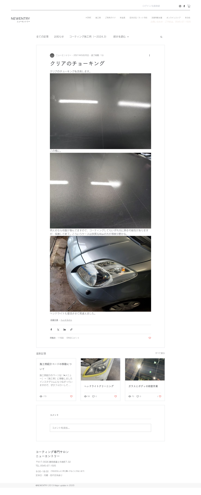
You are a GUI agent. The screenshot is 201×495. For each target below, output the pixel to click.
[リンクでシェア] (71, 329)
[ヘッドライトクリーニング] (100, 369)
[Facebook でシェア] (51, 329)
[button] (189, 6)
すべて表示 (160, 353)
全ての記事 (42, 36)
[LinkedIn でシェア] (64, 329)
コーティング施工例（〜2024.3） (88, 36)
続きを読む (119, 36)
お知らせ (59, 36)
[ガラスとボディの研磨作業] (145, 369)
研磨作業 (54, 320)
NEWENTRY (20, 18)
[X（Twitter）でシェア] (58, 329)
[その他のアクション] (149, 55)
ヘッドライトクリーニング (99, 386)
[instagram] (180, 6)
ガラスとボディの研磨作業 (143, 386)
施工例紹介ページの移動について (56, 366)
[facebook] (184, 6)
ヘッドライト (66, 320)
